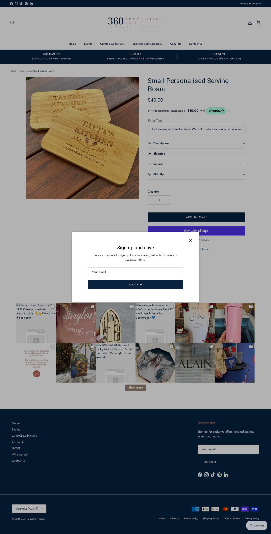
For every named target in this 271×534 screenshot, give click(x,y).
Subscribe (135, 284)
